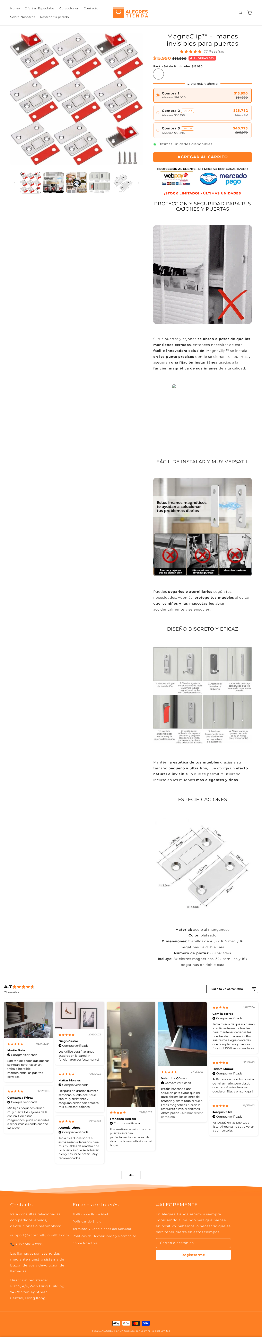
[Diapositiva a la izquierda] (14, 182)
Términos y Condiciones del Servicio (102, 1229)
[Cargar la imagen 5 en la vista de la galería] (122, 182)
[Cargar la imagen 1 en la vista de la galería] (30, 182)
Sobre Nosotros (85, 1243)
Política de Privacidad (90, 1214)
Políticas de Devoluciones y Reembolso (104, 1236)
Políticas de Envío (87, 1221)
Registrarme (193, 1255)
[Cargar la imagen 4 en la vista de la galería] (99, 182)
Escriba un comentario (227, 988)
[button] (240, 12)
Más (131, 1175)
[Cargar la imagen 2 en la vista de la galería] (53, 182)
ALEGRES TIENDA (112, 1330)
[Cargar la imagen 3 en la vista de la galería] (76, 182)
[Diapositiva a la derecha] (138, 182)
